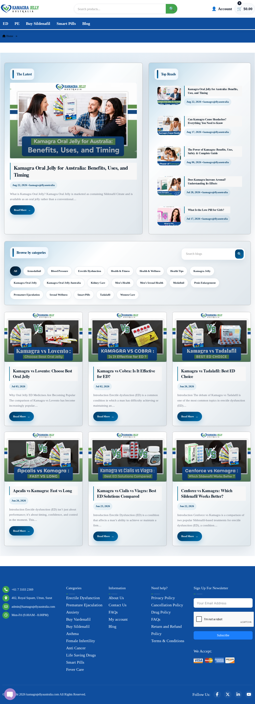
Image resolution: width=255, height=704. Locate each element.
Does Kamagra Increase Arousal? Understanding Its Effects (207, 181)
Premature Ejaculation (27, 294)
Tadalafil (105, 294)
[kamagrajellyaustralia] (20, 8)
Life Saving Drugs (81, 655)
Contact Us (118, 605)
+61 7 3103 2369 (22, 589)
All (15, 271)
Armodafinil (34, 271)
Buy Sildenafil (38, 23)
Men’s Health (122, 282)
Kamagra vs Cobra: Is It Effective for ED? (126, 373)
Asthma (72, 633)
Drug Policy (161, 612)
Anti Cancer (76, 648)
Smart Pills (66, 23)
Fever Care (75, 669)
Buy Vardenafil (78, 619)
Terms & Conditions (167, 641)
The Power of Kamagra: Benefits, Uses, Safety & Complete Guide (210, 151)
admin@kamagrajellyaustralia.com (33, 606)
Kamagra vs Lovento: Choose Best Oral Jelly (42, 373)
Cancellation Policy (167, 605)
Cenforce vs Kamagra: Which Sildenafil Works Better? (206, 493)
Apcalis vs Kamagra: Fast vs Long (42, 491)
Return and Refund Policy (166, 630)
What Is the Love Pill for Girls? (206, 210)
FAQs (113, 612)
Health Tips (176, 271)
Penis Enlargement (205, 282)
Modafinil (178, 282)
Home (9, 36)
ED (5, 23)
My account (118, 619)
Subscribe (223, 635)
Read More (20, 209)
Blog (86, 23)
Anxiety (72, 612)
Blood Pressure (59, 271)
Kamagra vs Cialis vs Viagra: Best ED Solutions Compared (126, 493)
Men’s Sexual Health (151, 282)
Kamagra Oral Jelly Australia (64, 282)
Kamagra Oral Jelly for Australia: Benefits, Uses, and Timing (71, 171)
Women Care (127, 294)
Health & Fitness (120, 271)
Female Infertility (80, 641)
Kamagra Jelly (202, 271)
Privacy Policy (163, 598)
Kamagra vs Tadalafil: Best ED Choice (208, 373)
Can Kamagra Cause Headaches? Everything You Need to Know (207, 121)
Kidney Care (98, 282)
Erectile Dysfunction (89, 271)
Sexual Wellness (59, 294)
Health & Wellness (150, 271)
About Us (116, 598)
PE (17, 23)
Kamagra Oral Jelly (25, 282)
